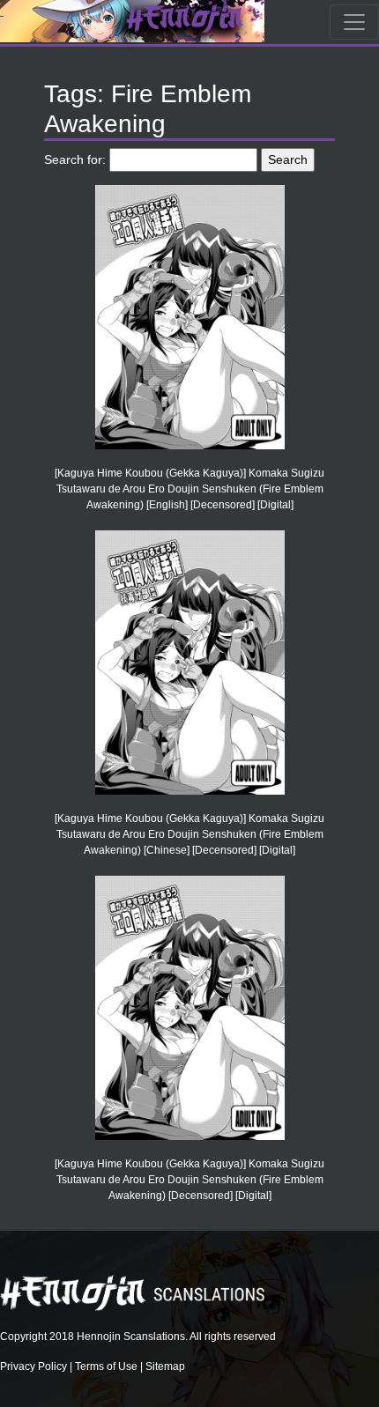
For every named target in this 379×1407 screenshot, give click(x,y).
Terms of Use (106, 1366)
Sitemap (165, 1366)
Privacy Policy (33, 1366)
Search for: (75, 159)
